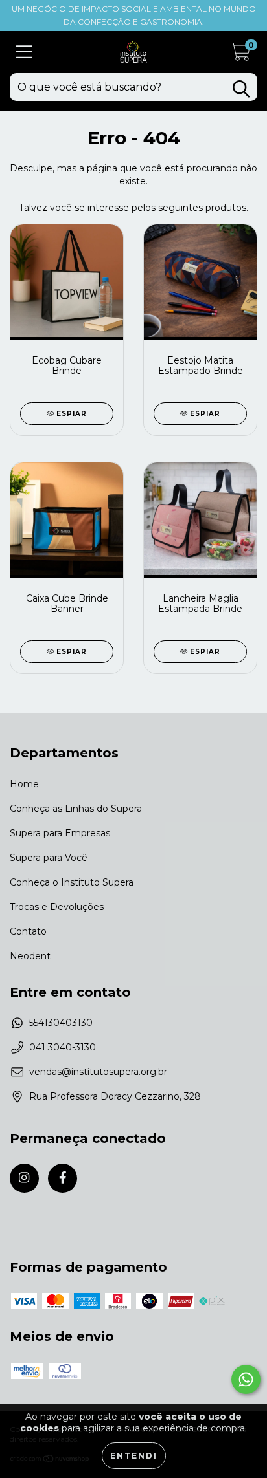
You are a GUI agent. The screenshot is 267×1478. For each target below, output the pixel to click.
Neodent (30, 956)
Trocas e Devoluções (57, 907)
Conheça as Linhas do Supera (76, 808)
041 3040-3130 (62, 1047)
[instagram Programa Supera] (24, 1178)
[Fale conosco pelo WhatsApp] (246, 1379)
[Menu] (24, 52)
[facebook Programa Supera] (62, 1178)
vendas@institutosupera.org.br (98, 1072)
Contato (28, 931)
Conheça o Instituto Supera (72, 882)
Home (24, 784)
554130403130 (61, 1022)
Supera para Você (48, 858)
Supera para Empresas (60, 833)
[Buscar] (241, 89)
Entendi (133, 1456)
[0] (240, 55)
